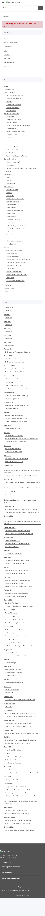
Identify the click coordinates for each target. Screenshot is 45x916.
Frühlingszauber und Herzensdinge (16, 458)
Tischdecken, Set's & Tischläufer (17, 229)
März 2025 (7, 455)
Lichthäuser (10, 277)
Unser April (8, 331)
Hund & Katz (10, 268)
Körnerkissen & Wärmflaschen (16, 274)
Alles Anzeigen (9, 89)
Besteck (9, 192)
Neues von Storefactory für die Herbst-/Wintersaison (22, 733)
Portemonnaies (11, 128)
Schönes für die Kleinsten (13, 672)
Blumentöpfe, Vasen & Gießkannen (18, 259)
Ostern (8, 177)
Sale (6, 291)
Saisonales (7, 174)
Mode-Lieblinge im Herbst (13, 633)
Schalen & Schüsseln (13, 220)
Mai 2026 (7, 328)
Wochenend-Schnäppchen (13, 553)
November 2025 (9, 376)
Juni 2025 (7, 425)
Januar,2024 (8, 600)
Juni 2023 (7, 666)
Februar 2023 (8, 696)
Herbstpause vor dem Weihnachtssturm (18, 723)
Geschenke (8, 171)
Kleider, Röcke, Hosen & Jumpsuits (18, 125)
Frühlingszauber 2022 (12, 780)
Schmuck (9, 138)
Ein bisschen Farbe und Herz (14, 362)
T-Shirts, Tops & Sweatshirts (15, 150)
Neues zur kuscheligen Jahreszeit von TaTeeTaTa (21, 713)
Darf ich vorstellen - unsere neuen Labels (18, 586)
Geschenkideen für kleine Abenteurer (17, 543)
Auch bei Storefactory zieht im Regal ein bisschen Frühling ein (20, 802)
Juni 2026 (7, 321)
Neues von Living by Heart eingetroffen (18, 820)
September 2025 (9, 392)
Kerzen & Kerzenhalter (13, 271)
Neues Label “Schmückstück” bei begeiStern (19, 830)
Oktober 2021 (9, 827)
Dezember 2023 (9, 610)
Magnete (9, 101)
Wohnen (7, 247)
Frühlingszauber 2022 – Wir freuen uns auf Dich (21, 796)
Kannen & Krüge (11, 204)
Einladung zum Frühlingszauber (15, 596)
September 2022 (9, 720)
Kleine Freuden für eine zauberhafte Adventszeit (21, 509)
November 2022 (9, 703)
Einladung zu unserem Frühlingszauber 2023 (20, 699)
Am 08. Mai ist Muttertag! (13, 763)
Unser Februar (10, 345)
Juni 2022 (7, 747)
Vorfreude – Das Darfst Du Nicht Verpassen (19, 606)
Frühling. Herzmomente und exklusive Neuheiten (21, 476)
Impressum (7, 58)
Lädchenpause (10, 676)
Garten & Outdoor (10, 159)
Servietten (9, 223)
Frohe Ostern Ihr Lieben (13, 448)
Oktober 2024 (9, 516)
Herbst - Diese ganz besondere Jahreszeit (19, 533)
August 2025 (8, 402)
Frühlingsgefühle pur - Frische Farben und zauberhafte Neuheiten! (22, 472)
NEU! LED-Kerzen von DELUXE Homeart (18, 823)
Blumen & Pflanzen (12, 256)
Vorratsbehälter (11, 235)
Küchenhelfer (10, 213)
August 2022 (8, 730)
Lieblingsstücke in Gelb (12, 428)
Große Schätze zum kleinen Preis (16, 421)
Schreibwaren (11, 110)
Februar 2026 (8, 349)
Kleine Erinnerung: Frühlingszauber (16, 593)
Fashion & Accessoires (11, 113)
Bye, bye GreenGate (11, 546)
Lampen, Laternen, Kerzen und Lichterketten (21, 168)
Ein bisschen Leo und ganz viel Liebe (17, 405)
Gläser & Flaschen (12, 201)
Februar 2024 (8, 590)
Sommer (9, 180)
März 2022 (7, 777)
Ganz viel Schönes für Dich (14, 461)
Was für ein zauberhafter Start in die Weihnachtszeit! (22, 512)
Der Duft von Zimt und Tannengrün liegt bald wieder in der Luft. (22, 522)
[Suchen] (40, 8)
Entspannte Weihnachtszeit (14, 620)
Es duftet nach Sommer (12, 760)
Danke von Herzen (11, 653)
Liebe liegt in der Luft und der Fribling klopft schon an (22, 482)
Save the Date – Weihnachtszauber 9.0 (18, 726)
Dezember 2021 (9, 817)
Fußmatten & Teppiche (14, 265)
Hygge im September (12, 399)
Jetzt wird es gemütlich (12, 379)
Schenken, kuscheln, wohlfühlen (15, 369)
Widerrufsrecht (9, 62)
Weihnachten (10, 183)
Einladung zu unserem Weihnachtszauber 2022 (20, 716)
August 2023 (8, 650)
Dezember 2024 (9, 492)
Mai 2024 (7, 567)
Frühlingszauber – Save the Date (16, 810)
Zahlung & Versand (10, 43)
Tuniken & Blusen (12, 153)
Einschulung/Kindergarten (15, 241)
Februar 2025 (8, 465)
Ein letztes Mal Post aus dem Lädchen (17, 352)
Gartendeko (10, 165)
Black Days (8, 706)
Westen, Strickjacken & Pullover (16, 156)
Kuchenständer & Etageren (15, 210)
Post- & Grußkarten (12, 107)
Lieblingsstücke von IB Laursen (15, 643)
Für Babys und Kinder (13, 119)
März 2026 (7, 342)
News (6, 70)
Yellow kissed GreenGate (13, 750)
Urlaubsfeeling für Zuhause (14, 435)
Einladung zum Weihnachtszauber (16, 636)
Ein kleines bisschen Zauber (14, 386)
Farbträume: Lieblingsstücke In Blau (17, 560)
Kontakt (6, 39)
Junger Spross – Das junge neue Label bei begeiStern (23, 773)
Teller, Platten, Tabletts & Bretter (17, 226)
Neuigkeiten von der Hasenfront (15, 787)
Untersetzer (10, 232)
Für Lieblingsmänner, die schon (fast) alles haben (21, 438)
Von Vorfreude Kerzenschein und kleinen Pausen (21, 389)
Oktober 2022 (9, 710)
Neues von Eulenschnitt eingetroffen (17, 813)
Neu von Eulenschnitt (12, 689)
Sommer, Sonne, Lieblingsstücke (15, 563)
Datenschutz (8, 46)
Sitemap (6, 54)
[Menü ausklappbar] (3, 1)
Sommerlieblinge (10, 663)
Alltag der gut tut (10, 359)
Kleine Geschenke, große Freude (16, 441)
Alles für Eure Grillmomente (14, 415)
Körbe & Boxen (11, 207)
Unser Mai (8, 324)
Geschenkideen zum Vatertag (14, 583)
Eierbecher (10, 195)
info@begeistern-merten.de (10, 867)
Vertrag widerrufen (22, 887)
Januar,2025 (8, 479)
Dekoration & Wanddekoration (16, 262)
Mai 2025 (7, 432)
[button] (34, 2)
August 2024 (8, 537)
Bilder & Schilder (11, 253)
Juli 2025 (7, 412)
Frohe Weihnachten (11, 613)
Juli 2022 (7, 737)
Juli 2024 (7, 550)
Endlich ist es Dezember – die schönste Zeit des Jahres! (20, 501)
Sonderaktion (9, 288)
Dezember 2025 (9, 366)
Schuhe (9, 141)
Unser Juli (8, 310)
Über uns (7, 66)
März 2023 (7, 686)
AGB (5, 50)
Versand (27, 890)
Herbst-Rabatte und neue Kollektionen (17, 530)
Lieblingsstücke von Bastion (14, 682)
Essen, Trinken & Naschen (15, 198)
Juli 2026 (7, 314)
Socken (8, 144)
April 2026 (7, 335)
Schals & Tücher (11, 135)
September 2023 (9, 640)
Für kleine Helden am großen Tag (16, 418)
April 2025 (7, 445)
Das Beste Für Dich (11, 603)
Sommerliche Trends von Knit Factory (17, 743)
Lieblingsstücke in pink (12, 540)
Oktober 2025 (9, 383)
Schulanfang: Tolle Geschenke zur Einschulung (20, 740)
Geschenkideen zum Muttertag (15, 573)
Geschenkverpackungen (14, 95)
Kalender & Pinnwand (13, 98)
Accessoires (10, 116)
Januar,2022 (8, 807)
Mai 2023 (7, 679)
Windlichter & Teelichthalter (15, 280)
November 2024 (9, 506)
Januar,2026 (8, 356)
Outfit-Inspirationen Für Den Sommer (17, 570)
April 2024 (7, 577)
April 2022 (7, 767)
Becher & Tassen (12, 189)
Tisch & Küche (8, 186)
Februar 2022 (8, 784)
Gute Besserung (11, 244)
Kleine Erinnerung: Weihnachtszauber (17, 623)
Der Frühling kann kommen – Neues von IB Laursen (22, 793)
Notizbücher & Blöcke (13, 104)
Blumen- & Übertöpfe (13, 162)
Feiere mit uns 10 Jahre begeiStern (16, 656)
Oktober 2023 (9, 627)
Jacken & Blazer (11, 122)
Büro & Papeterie (9, 92)
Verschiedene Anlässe (11, 238)
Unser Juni (8, 317)
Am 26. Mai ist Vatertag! (13, 757)
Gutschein (8, 285)
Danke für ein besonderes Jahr (15, 495)
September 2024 (9, 527)
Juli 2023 (7, 659)
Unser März (9, 338)
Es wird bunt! (9, 770)
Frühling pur (9, 692)
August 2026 (8, 307)
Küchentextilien (11, 217)
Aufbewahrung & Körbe (14, 250)
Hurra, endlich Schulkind (13, 669)
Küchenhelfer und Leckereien (14, 630)
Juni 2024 (7, 557)
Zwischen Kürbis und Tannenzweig (16, 396)
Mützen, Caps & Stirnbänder (15, 132)
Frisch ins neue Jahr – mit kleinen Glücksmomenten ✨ (22, 488)
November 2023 (9, 617)
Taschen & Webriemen (13, 147)
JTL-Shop (26, 895)
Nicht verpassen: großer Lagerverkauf (17, 580)
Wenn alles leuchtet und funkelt (15, 372)
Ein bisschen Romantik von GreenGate (18, 790)
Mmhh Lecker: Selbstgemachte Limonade (18, 646)
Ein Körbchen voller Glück (13, 451)
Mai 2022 (7, 754)
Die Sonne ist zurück (11, 408)
